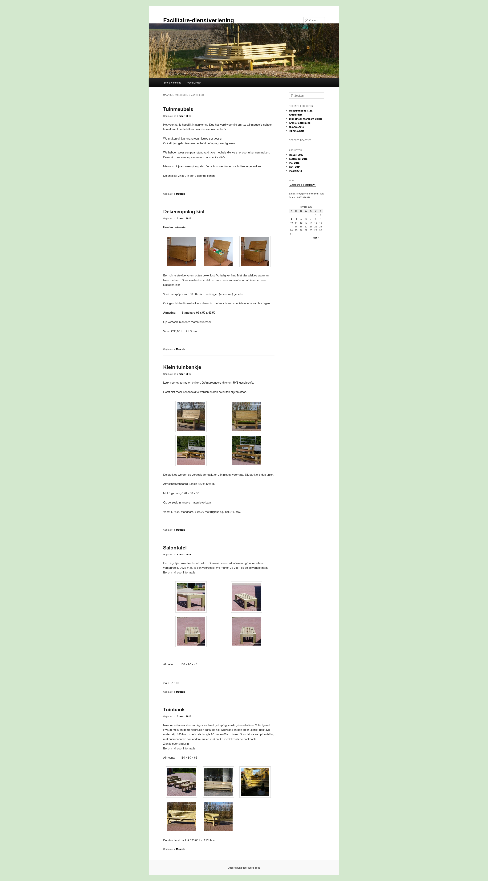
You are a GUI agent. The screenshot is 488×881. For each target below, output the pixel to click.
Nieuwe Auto (296, 126)
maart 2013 (295, 171)
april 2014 (294, 167)
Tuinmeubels (178, 108)
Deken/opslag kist (184, 211)
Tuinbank (174, 709)
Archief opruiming (300, 122)
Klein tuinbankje (182, 366)
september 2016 (298, 159)
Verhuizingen (194, 82)
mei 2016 (294, 163)
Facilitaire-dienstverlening (198, 20)
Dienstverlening (172, 82)
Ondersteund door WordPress (244, 867)
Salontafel (175, 547)
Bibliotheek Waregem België (305, 118)
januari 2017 (296, 155)
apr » (316, 237)
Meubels (180, 193)
